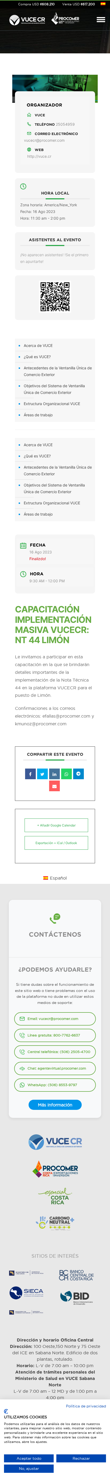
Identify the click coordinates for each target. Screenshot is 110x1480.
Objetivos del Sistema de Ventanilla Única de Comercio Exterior (54, 389)
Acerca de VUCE (38, 345)
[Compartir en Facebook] (30, 774)
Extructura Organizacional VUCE (52, 403)
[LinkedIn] (54, 774)
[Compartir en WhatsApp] (66, 774)
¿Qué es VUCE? (37, 356)
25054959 (65, 124)
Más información (55, 1104)
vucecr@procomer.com (44, 140)
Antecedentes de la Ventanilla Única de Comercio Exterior (58, 371)
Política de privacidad (86, 1406)
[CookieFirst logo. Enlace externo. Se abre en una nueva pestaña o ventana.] (6, 1411)
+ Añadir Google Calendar (56, 825)
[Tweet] (42, 774)
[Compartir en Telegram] (78, 774)
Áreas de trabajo (38, 415)
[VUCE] (27, 19)
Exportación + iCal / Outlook (56, 843)
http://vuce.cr (39, 156)
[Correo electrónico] (54, 786)
